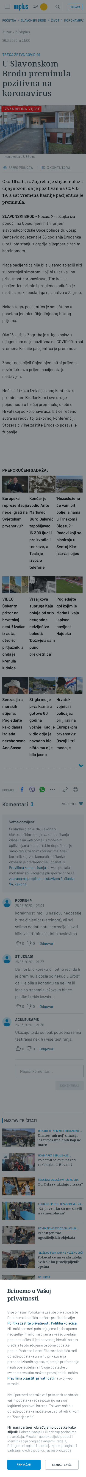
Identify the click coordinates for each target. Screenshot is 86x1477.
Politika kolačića (64, 1323)
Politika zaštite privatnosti (28, 1323)
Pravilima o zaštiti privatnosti (30, 1378)
